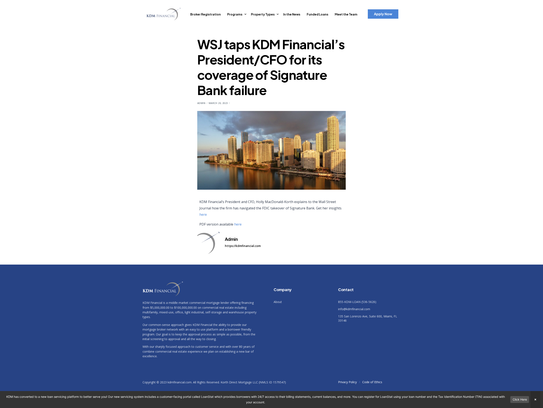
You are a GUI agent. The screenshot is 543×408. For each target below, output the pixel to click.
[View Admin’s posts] (208, 243)
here (203, 214)
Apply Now (383, 14)
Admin (201, 103)
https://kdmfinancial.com (243, 246)
